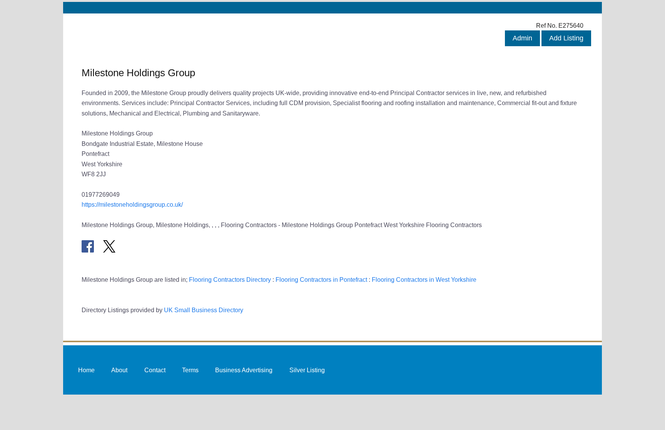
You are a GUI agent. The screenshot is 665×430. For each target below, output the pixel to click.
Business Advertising (243, 369)
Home (86, 369)
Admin (522, 38)
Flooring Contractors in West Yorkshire (424, 279)
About (119, 369)
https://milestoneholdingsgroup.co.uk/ (132, 204)
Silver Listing (307, 369)
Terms (190, 369)
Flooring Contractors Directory (230, 279)
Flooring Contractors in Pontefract (321, 279)
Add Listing (566, 38)
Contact (154, 369)
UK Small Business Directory (203, 309)
